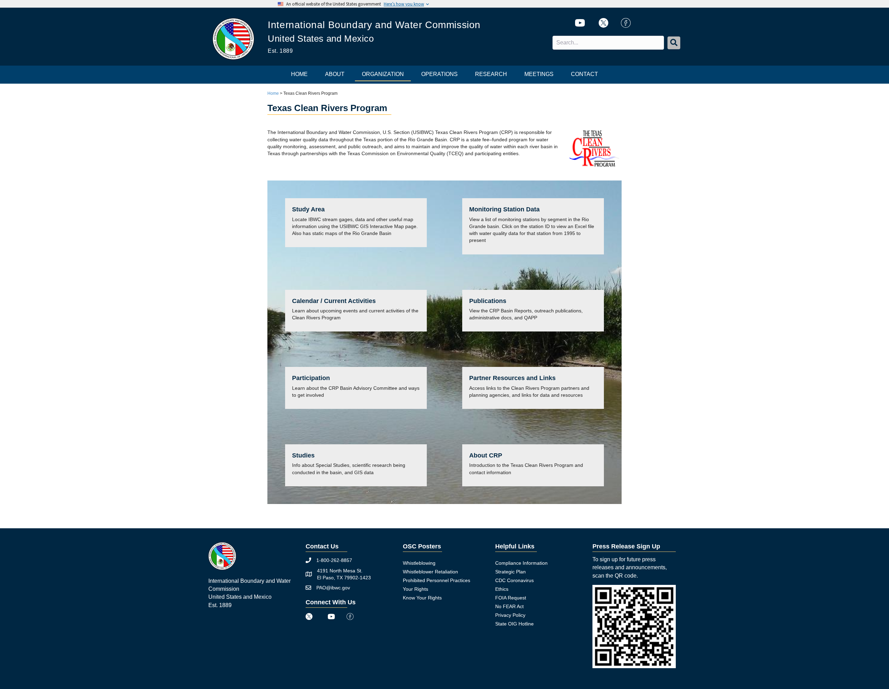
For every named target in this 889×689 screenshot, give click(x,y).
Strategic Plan (510, 571)
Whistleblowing (419, 563)
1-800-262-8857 (334, 560)
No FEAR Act (509, 606)
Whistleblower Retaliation (430, 571)
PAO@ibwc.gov (333, 587)
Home (273, 93)
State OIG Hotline (514, 624)
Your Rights (415, 589)
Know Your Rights (422, 597)
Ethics (501, 589)
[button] (673, 42)
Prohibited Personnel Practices (436, 580)
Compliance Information (521, 563)
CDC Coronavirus (514, 580)
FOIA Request (510, 597)
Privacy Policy (510, 615)
